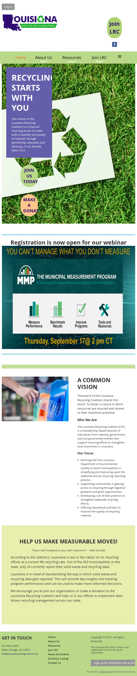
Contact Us (54, 663)
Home (51, 637)
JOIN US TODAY (30, 175)
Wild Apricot (106, 671)
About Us (53, 641)
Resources (54, 645)
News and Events (58, 654)
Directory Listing (58, 658)
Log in (8, 6)
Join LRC (53, 650)
